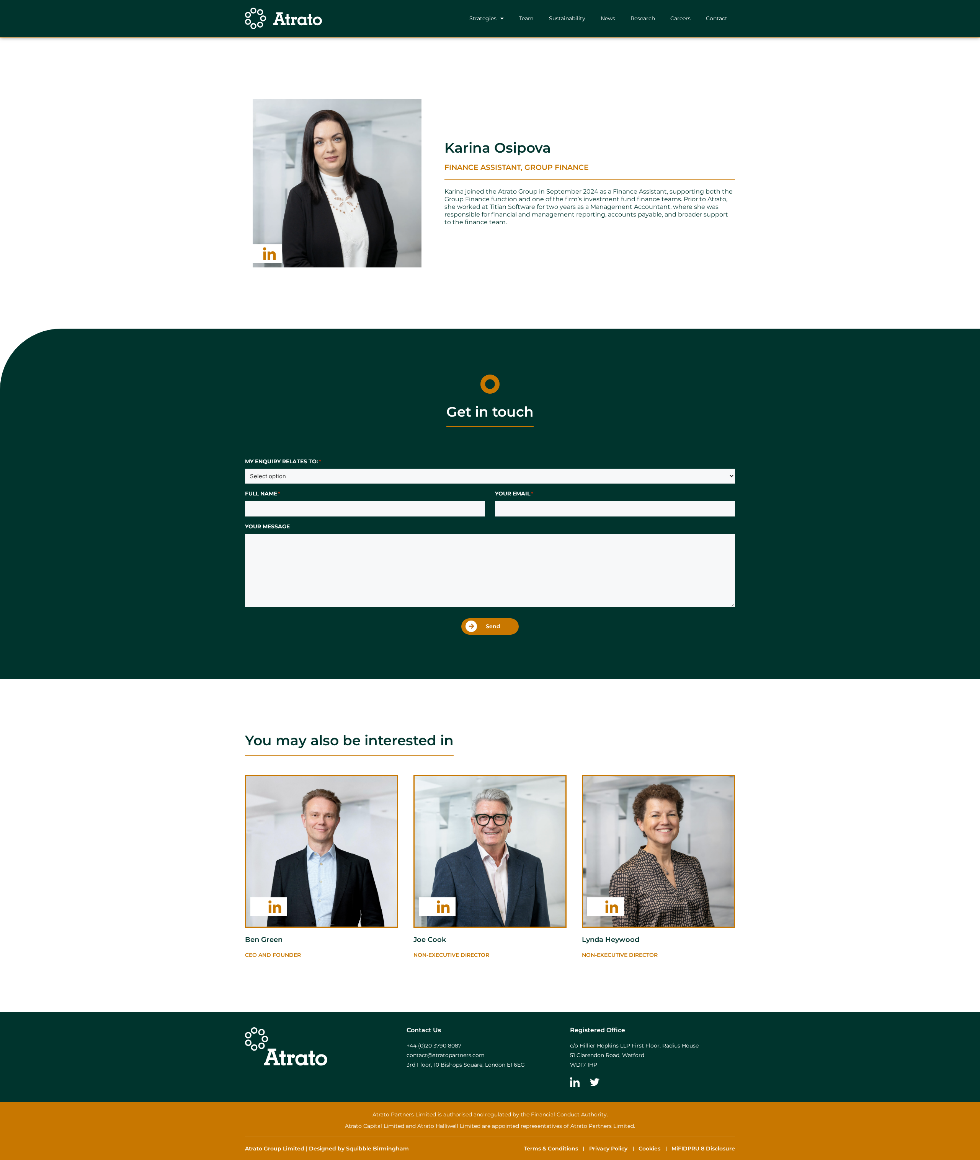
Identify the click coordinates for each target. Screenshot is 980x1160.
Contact (716, 18)
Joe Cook (429, 939)
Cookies (649, 1148)
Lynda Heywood (610, 939)
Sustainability (567, 18)
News (608, 18)
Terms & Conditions (551, 1148)
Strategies (483, 18)
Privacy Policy (608, 1148)
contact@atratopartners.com (446, 1055)
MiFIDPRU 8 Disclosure (703, 1148)
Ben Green (264, 939)
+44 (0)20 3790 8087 (434, 1045)
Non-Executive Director (620, 954)
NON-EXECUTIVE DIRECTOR (451, 954)
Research (642, 18)
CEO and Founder (273, 954)
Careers (680, 18)
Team (526, 18)
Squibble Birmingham (377, 1148)
